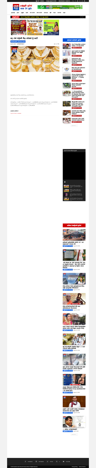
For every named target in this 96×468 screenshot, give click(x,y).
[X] (82, 1)
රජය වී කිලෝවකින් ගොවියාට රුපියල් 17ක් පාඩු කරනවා (34, 17)
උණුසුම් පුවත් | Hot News (76, 47)
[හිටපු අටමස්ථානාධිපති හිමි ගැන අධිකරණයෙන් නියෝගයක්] (74, 299)
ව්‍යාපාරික (59, 12)
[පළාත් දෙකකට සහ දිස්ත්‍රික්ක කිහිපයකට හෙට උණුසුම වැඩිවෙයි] (67, 53)
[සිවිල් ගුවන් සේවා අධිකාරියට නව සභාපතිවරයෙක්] (67, 69)
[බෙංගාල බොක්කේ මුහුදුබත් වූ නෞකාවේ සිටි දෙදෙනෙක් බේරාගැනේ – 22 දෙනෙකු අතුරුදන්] (67, 76)
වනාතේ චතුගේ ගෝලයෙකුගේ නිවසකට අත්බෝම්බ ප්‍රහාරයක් (78, 85)
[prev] (81, 17)
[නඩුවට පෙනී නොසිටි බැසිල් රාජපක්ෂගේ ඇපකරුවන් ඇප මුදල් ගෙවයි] (74, 401)
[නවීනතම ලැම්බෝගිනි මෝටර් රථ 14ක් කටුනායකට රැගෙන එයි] (74, 235)
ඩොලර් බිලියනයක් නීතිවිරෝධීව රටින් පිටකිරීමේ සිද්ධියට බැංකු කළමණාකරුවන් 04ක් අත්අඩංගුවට (74, 388)
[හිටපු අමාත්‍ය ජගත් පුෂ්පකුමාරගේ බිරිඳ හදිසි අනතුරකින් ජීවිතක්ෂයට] (74, 278)
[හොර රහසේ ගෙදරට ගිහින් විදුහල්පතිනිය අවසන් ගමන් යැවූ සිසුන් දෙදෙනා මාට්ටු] (74, 319)
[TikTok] (80, 1)
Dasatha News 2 (21, 43)
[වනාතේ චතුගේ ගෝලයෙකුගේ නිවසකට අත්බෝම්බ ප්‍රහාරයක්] (67, 85)
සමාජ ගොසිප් (39, 12)
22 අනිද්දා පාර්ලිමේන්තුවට (70, 429)
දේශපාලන (46, 12)
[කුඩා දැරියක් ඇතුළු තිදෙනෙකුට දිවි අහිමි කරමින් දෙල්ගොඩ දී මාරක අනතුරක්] (74, 359)
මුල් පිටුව (13, 12)
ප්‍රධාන (18, 12)
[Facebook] (75, 1)
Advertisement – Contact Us (64, 1)
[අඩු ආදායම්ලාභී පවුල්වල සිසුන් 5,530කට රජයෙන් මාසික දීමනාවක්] (74, 339)
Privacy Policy (75, 466)
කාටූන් (64, 12)
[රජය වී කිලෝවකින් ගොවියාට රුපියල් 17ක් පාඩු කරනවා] (67, 46)
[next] (83, 17)
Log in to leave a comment (15, 113)
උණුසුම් (22, 12)
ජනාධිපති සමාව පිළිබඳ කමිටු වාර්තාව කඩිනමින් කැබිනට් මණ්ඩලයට (78, 112)
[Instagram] (77, 1)
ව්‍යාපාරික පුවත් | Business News (18, 41)
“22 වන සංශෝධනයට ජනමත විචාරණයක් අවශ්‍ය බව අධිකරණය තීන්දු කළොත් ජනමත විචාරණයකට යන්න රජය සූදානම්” (78, 94)
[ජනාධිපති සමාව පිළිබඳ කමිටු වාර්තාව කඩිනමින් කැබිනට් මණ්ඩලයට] (67, 112)
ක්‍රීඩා (50, 12)
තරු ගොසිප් (32, 12)
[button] (73, 0)
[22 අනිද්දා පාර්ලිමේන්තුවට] (74, 421)
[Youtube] (84, 1)
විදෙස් (54, 12)
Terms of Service (82, 466)
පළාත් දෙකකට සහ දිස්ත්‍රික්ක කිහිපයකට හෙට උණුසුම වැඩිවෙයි (78, 52)
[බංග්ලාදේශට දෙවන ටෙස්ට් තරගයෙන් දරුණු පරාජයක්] (67, 120)
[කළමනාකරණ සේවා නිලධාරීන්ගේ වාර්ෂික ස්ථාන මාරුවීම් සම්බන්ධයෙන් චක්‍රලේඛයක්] (67, 60)
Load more (74, 125)
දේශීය (27, 12)
